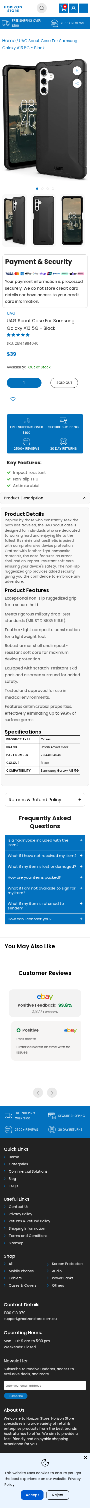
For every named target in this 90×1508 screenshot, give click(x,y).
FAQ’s (13, 1186)
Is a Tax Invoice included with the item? (38, 842)
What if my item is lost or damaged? (42, 866)
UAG (11, 313)
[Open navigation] (83, 8)
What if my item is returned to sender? (36, 906)
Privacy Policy (20, 1214)
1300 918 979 (15, 1312)
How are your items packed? (34, 877)
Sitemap (16, 1243)
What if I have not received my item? (42, 855)
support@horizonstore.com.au (30, 1318)
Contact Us (18, 1207)
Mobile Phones (21, 1271)
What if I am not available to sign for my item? (42, 890)
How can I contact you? (30, 919)
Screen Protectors (68, 1264)
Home (9, 40)
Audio (57, 1271)
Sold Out (64, 382)
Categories (18, 1164)
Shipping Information (27, 1228)
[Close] (85, 1457)
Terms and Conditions (28, 1236)
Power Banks (63, 1278)
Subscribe (16, 1396)
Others (58, 1285)
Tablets (15, 1278)
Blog (12, 1179)
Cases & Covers (22, 1285)
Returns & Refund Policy (29, 1221)
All (10, 1264)
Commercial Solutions (28, 1171)
